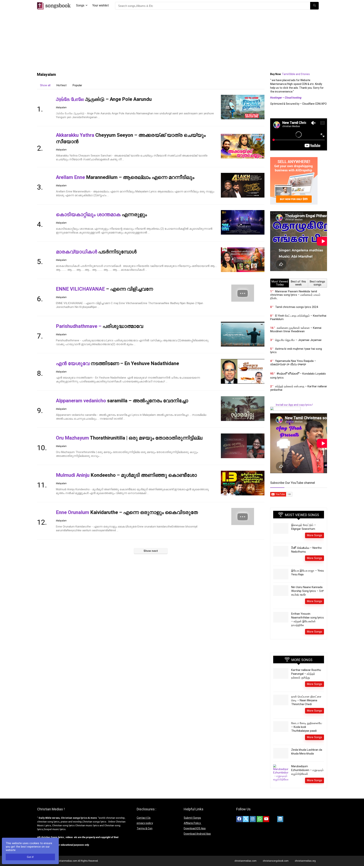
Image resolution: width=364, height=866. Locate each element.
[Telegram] (287, 819)
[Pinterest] (273, 819)
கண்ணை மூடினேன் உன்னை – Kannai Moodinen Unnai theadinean (295, 329)
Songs (80, 5)
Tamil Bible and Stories (296, 74)
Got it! (30, 857)
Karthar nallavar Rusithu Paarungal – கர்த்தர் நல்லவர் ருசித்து (306, 673)
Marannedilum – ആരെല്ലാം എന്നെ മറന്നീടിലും (125, 177)
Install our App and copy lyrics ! (291, 404)
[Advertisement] (182, 39)
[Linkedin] (280, 819)
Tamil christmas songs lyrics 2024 (296, 307)
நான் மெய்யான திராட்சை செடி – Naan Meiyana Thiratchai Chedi (306, 700)
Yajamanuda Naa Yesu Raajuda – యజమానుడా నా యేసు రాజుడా (293, 362)
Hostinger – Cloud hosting (285, 97)
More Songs (314, 535)
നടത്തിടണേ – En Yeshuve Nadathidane (117, 363)
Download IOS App (195, 828)
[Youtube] (266, 819)
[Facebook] (239, 819)
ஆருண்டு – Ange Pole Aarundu (104, 99)
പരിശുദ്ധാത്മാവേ (99, 326)
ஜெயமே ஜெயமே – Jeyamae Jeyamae (298, 340)
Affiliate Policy (192, 823)
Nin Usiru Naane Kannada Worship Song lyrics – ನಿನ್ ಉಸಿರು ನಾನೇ (307, 590)
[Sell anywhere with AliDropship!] (294, 159)
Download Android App (197, 833)
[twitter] (246, 819)
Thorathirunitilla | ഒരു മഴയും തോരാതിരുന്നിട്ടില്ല (129, 438)
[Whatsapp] (260, 819)
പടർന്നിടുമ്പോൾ (96, 252)
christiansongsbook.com (276, 861)
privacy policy (145, 823)
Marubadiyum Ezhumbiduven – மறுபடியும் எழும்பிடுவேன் (307, 770)
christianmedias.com (246, 861)
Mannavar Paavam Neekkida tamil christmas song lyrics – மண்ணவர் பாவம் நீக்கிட (295, 295)
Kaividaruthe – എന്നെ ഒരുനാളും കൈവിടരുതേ (127, 512)
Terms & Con (144, 828)
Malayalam (61, 107)
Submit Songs (192, 817)
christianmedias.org (305, 861)
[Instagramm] (253, 819)
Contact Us (144, 817)
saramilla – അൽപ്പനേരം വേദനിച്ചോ (122, 400)
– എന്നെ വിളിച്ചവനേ (104, 289)
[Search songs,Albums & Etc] (314, 5)
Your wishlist (100, 5)
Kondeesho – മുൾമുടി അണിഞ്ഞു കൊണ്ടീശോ (126, 475)
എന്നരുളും (101, 214)
